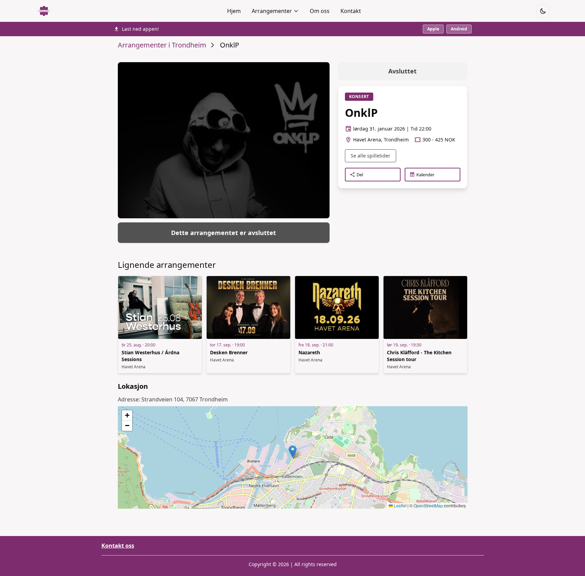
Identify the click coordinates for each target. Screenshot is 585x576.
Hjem (234, 11)
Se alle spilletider (370, 155)
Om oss (320, 11)
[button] (293, 451)
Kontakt (350, 11)
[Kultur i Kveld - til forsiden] (44, 10)
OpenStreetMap (428, 505)
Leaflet (399, 505)
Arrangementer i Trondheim (162, 45)
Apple (433, 29)
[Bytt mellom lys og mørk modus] (543, 10)
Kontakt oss (117, 545)
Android (459, 29)
